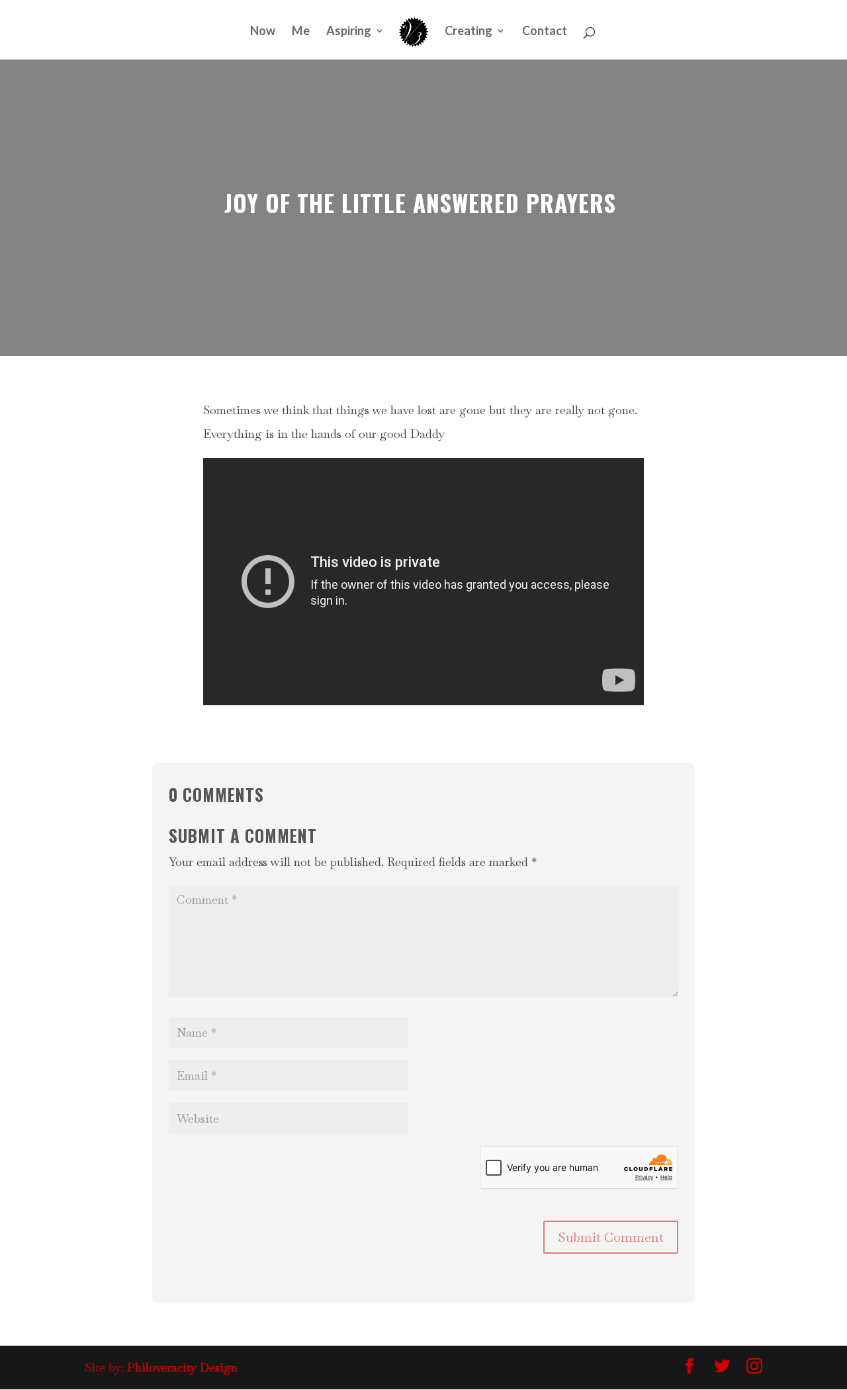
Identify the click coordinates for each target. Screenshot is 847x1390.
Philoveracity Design (182, 1367)
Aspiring (348, 32)
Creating (468, 32)
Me (301, 32)
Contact (544, 32)
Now (262, 32)
